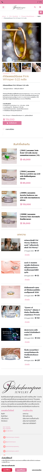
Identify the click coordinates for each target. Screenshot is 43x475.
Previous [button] (5, 43)
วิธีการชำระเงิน (27, 416)
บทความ (25, 414)
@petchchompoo (11, 442)
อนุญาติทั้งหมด (21, 470)
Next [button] (37, 43)
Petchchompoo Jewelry (12, 437)
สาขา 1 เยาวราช (6, 427)
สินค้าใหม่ (4, 416)
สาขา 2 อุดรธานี (6, 428)
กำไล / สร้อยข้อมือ (13, 16)
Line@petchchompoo (12, 2)
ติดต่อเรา (4, 421)
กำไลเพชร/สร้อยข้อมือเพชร (27, 16)
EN (40, 2)
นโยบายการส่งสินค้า (29, 421)
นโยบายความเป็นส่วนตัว (31, 418)
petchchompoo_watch (12, 451)
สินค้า (3, 414)
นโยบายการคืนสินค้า (29, 423)
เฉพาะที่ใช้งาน (6, 470)
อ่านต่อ (27, 255)
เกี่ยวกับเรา (5, 418)
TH (35, 2)
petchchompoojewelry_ (12, 446)
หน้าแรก (4, 16)
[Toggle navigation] (3, 7)
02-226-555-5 (9, 431)
